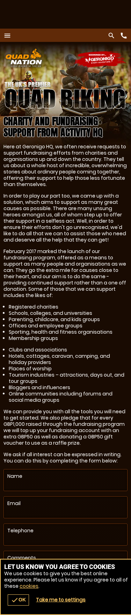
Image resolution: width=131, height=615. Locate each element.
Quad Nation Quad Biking (43, 57)
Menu (9, 35)
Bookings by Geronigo (100, 59)
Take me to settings (61, 599)
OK (18, 600)
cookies (29, 586)
